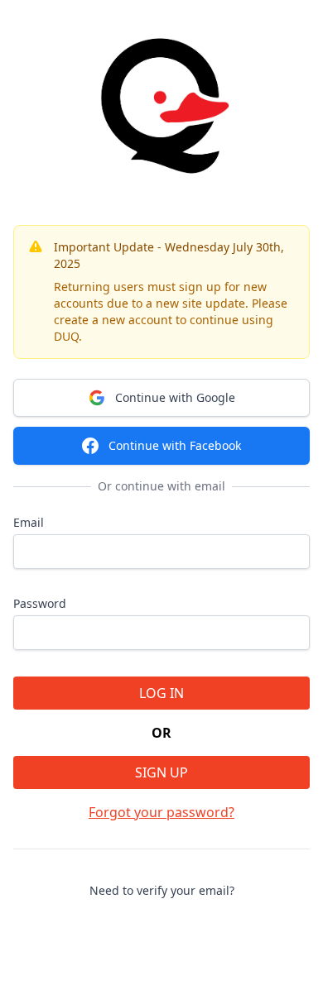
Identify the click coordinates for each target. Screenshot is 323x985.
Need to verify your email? (161, 890)
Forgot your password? (161, 812)
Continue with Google (175, 397)
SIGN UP (161, 772)
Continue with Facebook (174, 445)
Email (28, 522)
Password (39, 603)
